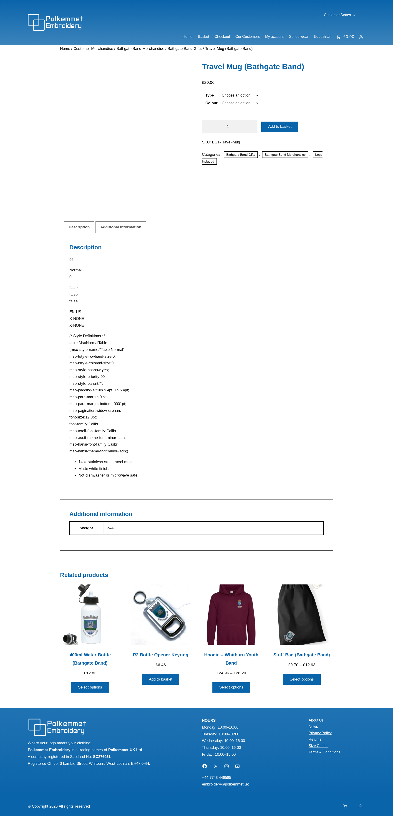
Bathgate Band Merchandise (140, 48)
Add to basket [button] (160, 679)
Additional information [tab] (120, 227)
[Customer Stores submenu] (354, 15)
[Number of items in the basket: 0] (345, 806)
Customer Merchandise (93, 48)
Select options (90, 687)
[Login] (361, 37)
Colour (211, 103)
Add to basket (280, 126)
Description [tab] (79, 227)
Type (209, 95)
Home (65, 48)
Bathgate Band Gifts (185, 48)
